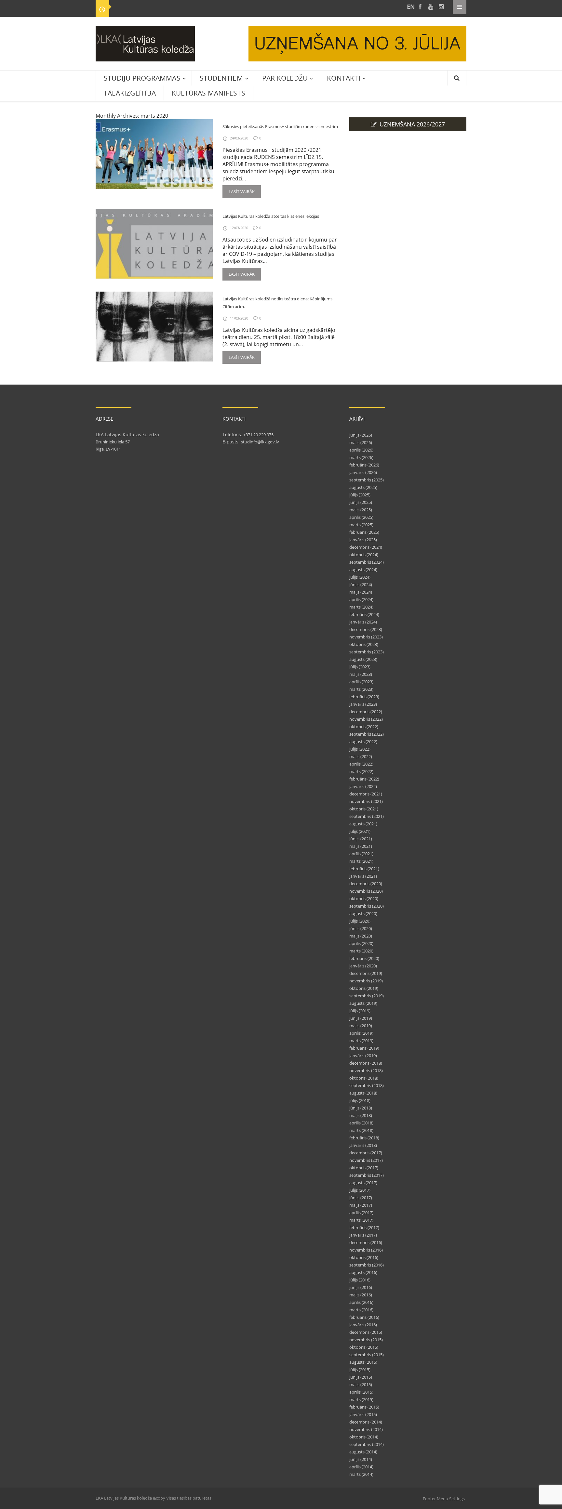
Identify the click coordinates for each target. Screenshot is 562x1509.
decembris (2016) (365, 1242)
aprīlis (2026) (361, 450)
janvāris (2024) (363, 622)
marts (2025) (361, 525)
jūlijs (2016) (359, 1280)
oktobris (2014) (363, 1437)
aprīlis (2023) (361, 682)
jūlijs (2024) (359, 577)
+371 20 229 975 (258, 435)
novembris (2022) (366, 719)
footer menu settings (444, 1499)
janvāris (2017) (363, 1235)
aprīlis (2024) (361, 599)
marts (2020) (361, 951)
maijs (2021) (360, 846)
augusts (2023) (363, 659)
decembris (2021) (365, 794)
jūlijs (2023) (359, 667)
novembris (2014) (366, 1429)
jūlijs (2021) (359, 831)
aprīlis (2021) (361, 854)
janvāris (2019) (363, 1055)
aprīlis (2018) (361, 1123)
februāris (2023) (364, 697)
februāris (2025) (364, 532)
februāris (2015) (364, 1407)
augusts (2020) (363, 913)
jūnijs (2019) (360, 1018)
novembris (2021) (366, 801)
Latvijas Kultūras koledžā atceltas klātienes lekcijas (270, 216)
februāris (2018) (364, 1138)
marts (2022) (361, 771)
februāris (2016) (364, 1317)
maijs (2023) (360, 674)
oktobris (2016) (363, 1257)
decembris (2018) (365, 1063)
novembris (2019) (366, 981)
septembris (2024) (366, 562)
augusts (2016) (363, 1272)
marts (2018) (361, 1130)
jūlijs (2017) (359, 1190)
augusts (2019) (363, 1003)
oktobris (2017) (363, 1168)
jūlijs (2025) (359, 495)
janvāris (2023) (363, 704)
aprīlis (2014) (361, 1467)
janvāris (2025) (363, 540)
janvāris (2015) (363, 1414)
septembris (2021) (366, 816)
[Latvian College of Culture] (410, 7)
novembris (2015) (366, 1340)
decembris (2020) (365, 883)
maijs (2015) (360, 1384)
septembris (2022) (366, 734)
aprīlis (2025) (361, 517)
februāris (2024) (364, 614)
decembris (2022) (365, 712)
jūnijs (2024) (360, 584)
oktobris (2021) (363, 809)
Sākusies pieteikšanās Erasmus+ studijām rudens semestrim (280, 126)
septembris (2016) (366, 1265)
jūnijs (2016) (360, 1287)
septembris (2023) (366, 652)
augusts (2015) (363, 1362)
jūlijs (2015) (359, 1369)
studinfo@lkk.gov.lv (260, 442)
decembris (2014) (365, 1422)
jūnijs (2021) (360, 839)
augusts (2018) (363, 1093)
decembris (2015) (365, 1332)
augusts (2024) (363, 569)
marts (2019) (361, 1040)
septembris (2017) (366, 1175)
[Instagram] (441, 7)
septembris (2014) (366, 1444)
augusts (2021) (363, 824)
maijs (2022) (360, 756)
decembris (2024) (365, 547)
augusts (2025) (363, 487)
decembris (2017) (365, 1153)
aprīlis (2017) (361, 1212)
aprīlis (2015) (361, 1392)
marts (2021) (361, 861)
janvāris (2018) (363, 1145)
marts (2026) (361, 457)
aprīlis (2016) (361, 1302)
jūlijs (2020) (359, 921)
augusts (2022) (363, 741)
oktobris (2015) (363, 1347)
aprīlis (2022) (361, 764)
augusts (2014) (363, 1452)
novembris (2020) (366, 891)
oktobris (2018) (363, 1078)
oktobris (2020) (363, 898)
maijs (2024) (360, 592)
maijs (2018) (360, 1115)
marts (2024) (361, 607)
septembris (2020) (366, 906)
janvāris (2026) (363, 472)
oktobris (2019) (363, 988)
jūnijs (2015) (360, 1377)
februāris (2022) (364, 779)
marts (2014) (361, 1474)
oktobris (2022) (363, 726)
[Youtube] (430, 7)
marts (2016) (361, 1310)
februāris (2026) (364, 465)
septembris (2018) (366, 1085)
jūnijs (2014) (360, 1459)
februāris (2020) (364, 958)
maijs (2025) (360, 510)
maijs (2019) (360, 1026)
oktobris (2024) (363, 555)
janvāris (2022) (363, 786)
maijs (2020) (360, 936)
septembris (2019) (366, 996)
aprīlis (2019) (361, 1033)
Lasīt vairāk (242, 191)
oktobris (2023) (363, 644)
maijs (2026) (360, 442)
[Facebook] (420, 7)
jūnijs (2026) (360, 435)
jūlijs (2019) (359, 1011)
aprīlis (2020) (361, 943)
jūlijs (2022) (359, 749)
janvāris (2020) (363, 966)
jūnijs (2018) (360, 1108)
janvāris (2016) (363, 1325)
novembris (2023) (366, 637)
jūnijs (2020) (360, 928)
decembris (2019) (365, 973)
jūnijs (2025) (360, 502)
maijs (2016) (360, 1295)
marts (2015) (361, 1399)
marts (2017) (361, 1220)
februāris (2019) (364, 1048)
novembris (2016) (366, 1250)
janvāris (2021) (363, 876)
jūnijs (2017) (360, 1198)
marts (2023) (361, 689)
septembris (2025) (366, 480)
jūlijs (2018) (359, 1100)
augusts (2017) (363, 1183)
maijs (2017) (360, 1205)
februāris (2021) (364, 869)
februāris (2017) (364, 1227)
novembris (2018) (366, 1070)
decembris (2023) (365, 629)
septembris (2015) (366, 1355)
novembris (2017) (366, 1160)
